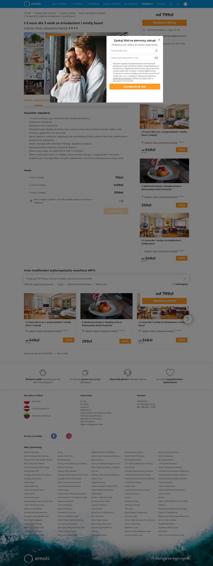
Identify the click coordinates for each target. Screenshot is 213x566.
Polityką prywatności (122, 78)
